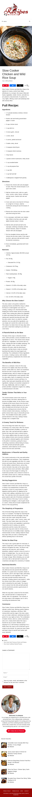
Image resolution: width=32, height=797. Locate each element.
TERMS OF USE (15, 791)
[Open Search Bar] (29, 21)
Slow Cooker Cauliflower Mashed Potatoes (13, 644)
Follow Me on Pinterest (17, 731)
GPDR (21, 791)
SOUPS (5, 640)
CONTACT (26, 791)
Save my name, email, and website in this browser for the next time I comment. (15, 681)
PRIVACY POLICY (7, 791)
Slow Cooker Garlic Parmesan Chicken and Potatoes (15, 642)
